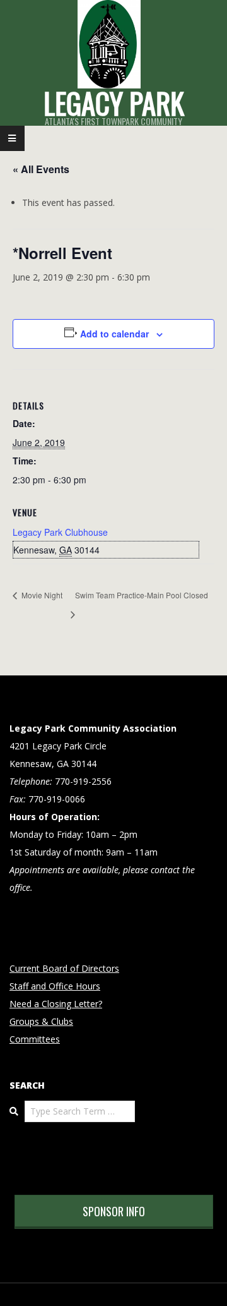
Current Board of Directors (64, 968)
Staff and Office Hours (54, 986)
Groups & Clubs (41, 1021)
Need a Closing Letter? (55, 1004)
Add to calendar (114, 333)
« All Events (41, 169)
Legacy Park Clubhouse (60, 532)
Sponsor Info (114, 1211)
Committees (34, 1039)
